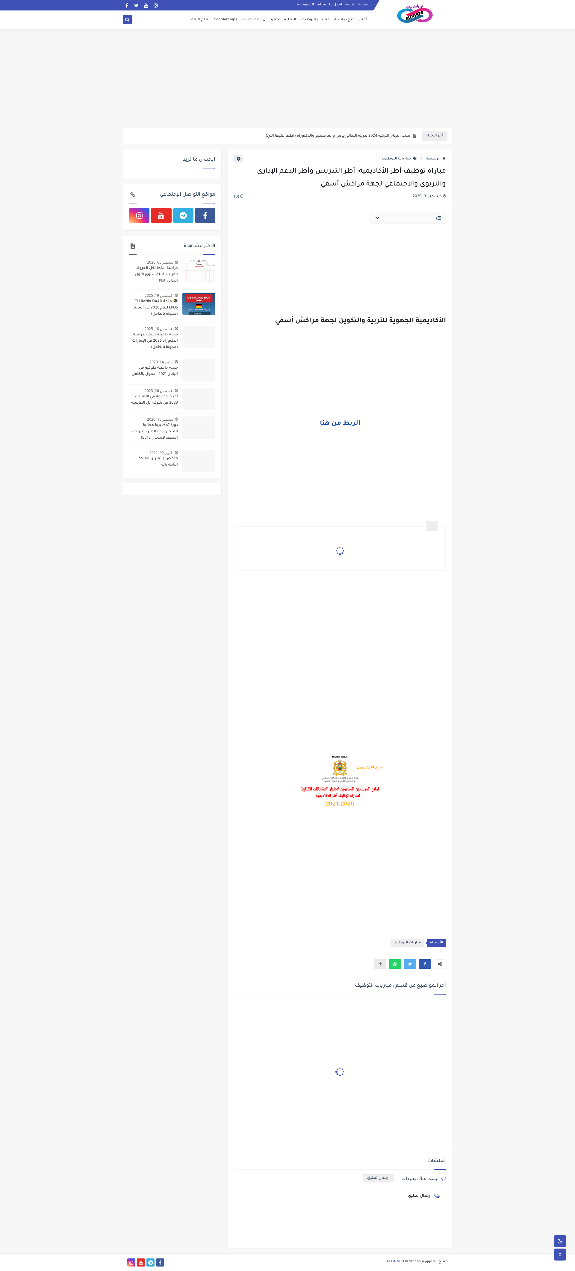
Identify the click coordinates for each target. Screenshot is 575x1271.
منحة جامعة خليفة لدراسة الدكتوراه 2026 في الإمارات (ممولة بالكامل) (155, 341)
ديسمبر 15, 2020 (160, 419)
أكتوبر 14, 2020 (161, 361)
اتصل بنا (335, 5)
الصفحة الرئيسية (357, 5)
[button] (425, 964)
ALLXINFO (395, 1262)
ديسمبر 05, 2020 (160, 262)
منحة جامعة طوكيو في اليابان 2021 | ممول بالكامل (155, 371)
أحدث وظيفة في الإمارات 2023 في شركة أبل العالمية (365, 136)
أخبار (363, 20)
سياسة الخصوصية (311, 5)
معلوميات (250, 20)
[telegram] (183, 215)
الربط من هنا (340, 424)
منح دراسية (344, 20)
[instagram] (156, 5)
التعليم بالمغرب (282, 20)
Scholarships (225, 20)
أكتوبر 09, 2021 (161, 452)
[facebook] (127, 5)
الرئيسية (433, 159)
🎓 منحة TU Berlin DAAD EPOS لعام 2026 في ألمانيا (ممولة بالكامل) (156, 307)
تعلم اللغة (200, 20)
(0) (237, 197)
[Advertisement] (287, 81)
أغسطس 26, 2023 (159, 390)
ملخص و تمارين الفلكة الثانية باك (158, 462)
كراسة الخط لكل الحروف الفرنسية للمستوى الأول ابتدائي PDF (156, 274)
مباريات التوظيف (315, 20)
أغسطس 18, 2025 (159, 328)
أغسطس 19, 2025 (159, 295)
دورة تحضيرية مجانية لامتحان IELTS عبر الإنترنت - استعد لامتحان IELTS (154, 431)
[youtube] (146, 5)
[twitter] (136, 5)
